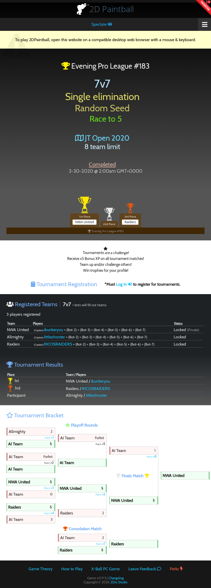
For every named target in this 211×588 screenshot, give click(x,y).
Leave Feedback (142, 568)
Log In (122, 284)
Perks (175, 568)
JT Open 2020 (106, 137)
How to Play (72, 568)
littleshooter (54, 336)
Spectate (99, 24)
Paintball (112, 8)
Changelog (116, 578)
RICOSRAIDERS (58, 344)
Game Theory (40, 568)
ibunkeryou (53, 329)
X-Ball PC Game (105, 568)
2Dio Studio (118, 582)
